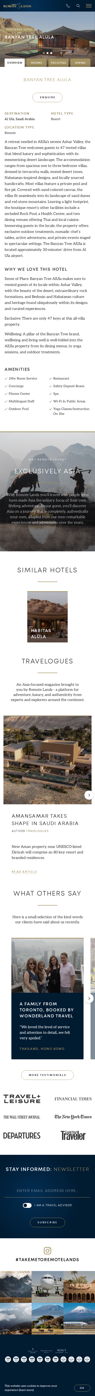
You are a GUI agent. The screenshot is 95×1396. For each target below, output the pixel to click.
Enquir (47, 97)
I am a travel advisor (53, 1205)
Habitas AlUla (41, 633)
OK (82, 1388)
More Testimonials (47, 1075)
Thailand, (30, 1049)
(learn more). (26, 1390)
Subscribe (47, 1222)
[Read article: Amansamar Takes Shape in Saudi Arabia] (47, 760)
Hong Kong (53, 1049)
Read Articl (24, 872)
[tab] (15, 63)
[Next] (89, 795)
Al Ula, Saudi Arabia (20, 119)
